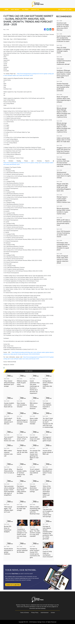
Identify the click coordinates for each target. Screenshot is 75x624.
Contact (53, 612)
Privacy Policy (34, 612)
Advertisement (44, 612)
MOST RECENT (15, 9)
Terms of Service (24, 612)
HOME (6, 9)
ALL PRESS (25, 9)
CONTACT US (35, 9)
